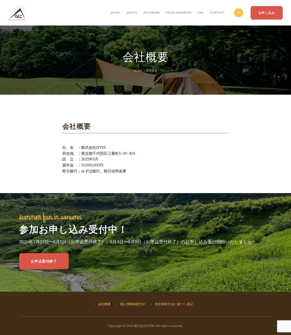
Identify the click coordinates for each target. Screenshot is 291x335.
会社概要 (104, 304)
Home (137, 70)
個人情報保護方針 (133, 304)
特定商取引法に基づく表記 (174, 304)
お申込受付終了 (44, 261)
